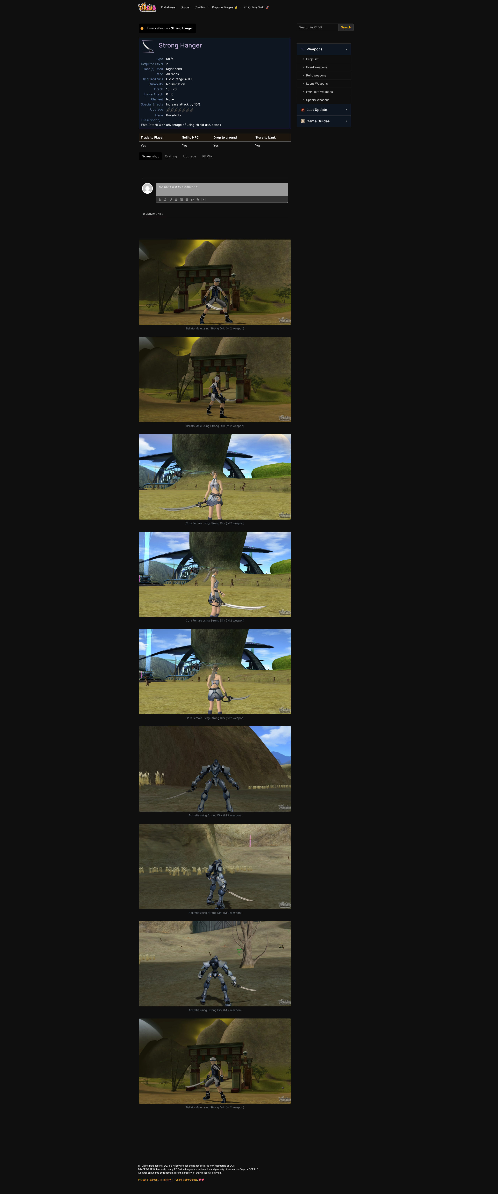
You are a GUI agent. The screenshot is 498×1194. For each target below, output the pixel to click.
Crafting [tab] (171, 156)
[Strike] (176, 199)
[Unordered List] (187, 199)
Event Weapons (316, 67)
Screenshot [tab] (150, 156)
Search (346, 27)
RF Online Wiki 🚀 (256, 7)
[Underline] (170, 199)
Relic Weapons (316, 75)
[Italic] (165, 199)
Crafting (201, 7)
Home (150, 28)
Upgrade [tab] (189, 156)
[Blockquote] (192, 199)
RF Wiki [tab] (207, 156)
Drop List (312, 59)
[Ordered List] (181, 199)
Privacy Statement (148, 1179)
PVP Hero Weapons (319, 92)
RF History (165, 1179)
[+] (204, 199)
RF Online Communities (184, 1179)
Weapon (162, 28)
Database (168, 7)
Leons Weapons (317, 83)
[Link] (198, 199)
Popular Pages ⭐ (225, 7)
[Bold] (159, 199)
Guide (185, 7)
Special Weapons (318, 100)
